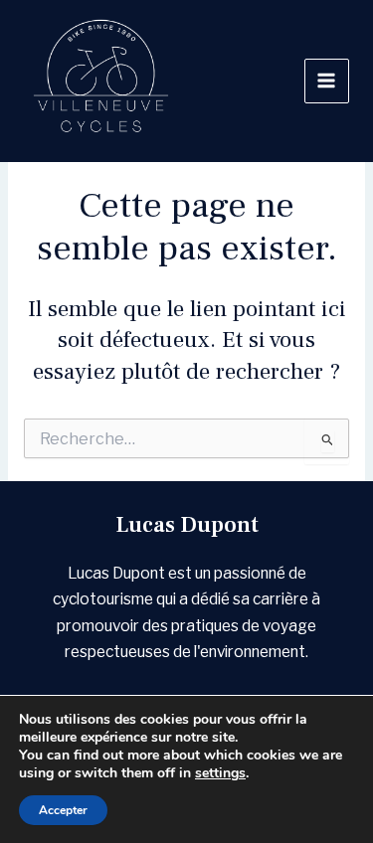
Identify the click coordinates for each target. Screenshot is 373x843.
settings (220, 773)
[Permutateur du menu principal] (326, 81)
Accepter (63, 810)
